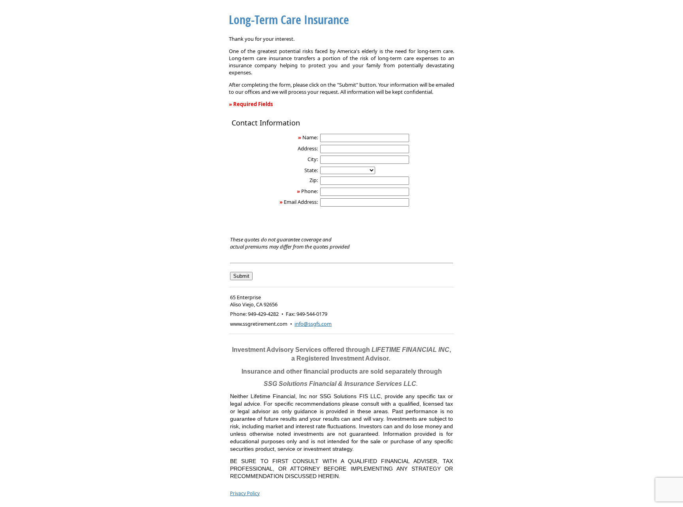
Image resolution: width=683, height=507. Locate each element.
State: (311, 170)
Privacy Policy (245, 493)
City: (313, 159)
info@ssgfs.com (313, 323)
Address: (308, 148)
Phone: (309, 191)
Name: (310, 137)
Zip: (313, 180)
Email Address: (301, 201)
